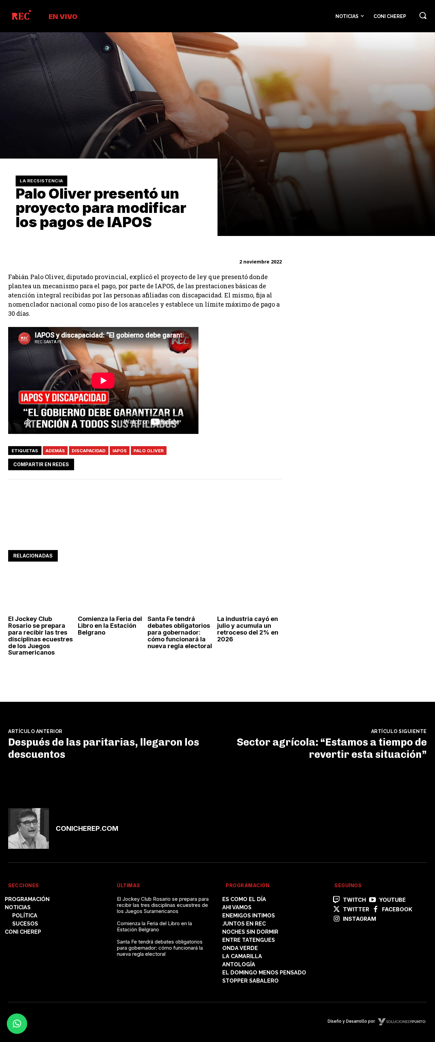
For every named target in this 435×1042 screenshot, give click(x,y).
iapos (119, 450)
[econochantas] (349, 458)
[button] (423, 15)
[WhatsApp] (243, 463)
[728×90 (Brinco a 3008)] (132, 529)
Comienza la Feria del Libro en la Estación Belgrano (110, 625)
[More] (274, 463)
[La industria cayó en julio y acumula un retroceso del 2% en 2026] (249, 592)
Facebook (397, 909)
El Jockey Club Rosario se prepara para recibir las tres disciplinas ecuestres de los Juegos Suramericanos (40, 635)
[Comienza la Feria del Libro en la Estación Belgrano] (110, 592)
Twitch (354, 900)
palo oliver (149, 450)
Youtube (392, 900)
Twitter (356, 909)
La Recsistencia (41, 180)
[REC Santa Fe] (21, 16)
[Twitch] (336, 900)
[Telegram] (258, 463)
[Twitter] (227, 463)
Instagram (359, 919)
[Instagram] (336, 919)
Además (55, 450)
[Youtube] (372, 900)
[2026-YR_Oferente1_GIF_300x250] (349, 553)
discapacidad (89, 450)
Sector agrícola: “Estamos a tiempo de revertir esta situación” (332, 748)
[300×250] (349, 346)
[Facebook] (212, 463)
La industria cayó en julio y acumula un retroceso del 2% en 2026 (247, 628)
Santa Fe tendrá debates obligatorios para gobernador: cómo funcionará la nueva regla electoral (179, 632)
